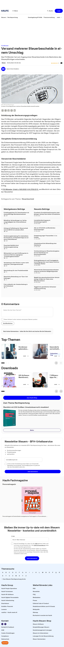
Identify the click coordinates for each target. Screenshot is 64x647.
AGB (36, 543)
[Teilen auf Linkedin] (14, 110)
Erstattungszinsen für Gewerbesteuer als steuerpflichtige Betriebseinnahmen (16, 213)
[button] (59, 11)
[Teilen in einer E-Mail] (2, 110)
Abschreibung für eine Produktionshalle (16, 270)
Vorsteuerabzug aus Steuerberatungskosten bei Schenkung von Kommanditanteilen (47, 252)
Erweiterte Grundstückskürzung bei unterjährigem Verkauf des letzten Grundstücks (47, 213)
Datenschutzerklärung (39, 545)
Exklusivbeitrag (54, 354)
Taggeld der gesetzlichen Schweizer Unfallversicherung (45, 287)
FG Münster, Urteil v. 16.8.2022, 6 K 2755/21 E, (21, 189)
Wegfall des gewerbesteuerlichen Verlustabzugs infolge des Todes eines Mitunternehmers (47, 279)
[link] (3, 17)
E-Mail (13, 536)
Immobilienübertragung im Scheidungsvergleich (42, 221)
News (3, 63)
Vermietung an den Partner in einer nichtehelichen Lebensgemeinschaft (16, 263)
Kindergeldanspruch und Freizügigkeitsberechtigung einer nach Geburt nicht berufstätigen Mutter (47, 262)
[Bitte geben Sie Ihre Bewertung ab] (57, 63)
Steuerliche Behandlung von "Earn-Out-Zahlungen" (16, 277)
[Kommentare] (61, 63)
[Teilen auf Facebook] (8, 110)
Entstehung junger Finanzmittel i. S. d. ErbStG (45, 236)
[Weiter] (61, 363)
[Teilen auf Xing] (11, 110)
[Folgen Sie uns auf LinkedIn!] (2, 624)
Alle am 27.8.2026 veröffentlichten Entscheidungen (44, 228)
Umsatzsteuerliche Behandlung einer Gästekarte (45, 244)
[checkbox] (2, 319)
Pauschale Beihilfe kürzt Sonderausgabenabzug (11, 246)
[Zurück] (56, 363)
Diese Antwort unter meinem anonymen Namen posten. (21, 319)
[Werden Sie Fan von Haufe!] (5, 624)
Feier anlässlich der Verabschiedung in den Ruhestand (16, 285)
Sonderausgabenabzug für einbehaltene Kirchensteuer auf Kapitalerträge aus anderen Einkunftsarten (16, 237)
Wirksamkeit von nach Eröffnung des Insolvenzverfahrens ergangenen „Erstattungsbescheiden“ (16, 254)
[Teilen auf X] (5, 110)
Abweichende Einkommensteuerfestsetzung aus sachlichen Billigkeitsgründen (46, 270)
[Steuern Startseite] (5, 11)
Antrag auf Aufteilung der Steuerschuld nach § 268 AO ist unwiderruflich (16, 229)
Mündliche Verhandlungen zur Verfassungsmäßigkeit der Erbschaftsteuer (15, 221)
